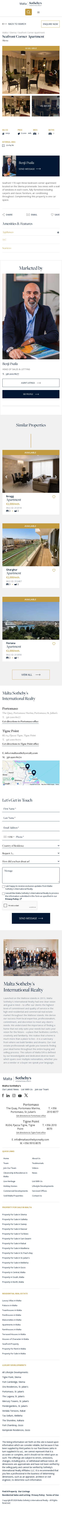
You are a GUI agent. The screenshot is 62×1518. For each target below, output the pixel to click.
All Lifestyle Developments (15, 1372)
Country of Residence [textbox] (13, 845)
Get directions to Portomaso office (20, 721)
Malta (5, 32)
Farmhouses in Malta (11, 1329)
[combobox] (8, 837)
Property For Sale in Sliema (14, 1214)
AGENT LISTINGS (28, 383)
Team (6, 1163)
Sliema (13, 32)
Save (57, 214)
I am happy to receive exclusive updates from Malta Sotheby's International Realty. (28, 887)
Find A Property (9, 1491)
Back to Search (17, 23)
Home (6, 1158)
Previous (6, 72)
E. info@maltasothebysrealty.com (20, 753)
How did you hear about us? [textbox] (16, 861)
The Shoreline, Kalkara (13, 1420)
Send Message (27, 168)
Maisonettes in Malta (11, 1319)
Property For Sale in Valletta (14, 1219)
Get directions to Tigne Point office (20, 744)
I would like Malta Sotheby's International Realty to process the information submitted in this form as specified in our (32, 896)
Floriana (10, 643)
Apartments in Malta (11, 1324)
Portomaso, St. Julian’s (13, 1391)
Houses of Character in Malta (15, 1339)
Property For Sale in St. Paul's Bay (17, 1253)
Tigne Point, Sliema (11, 1377)
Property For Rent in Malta (14, 1348)
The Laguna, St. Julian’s (13, 1396)
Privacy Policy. (12, 899)
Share (9, 214)
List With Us (27, 1089)
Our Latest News (10, 1089)
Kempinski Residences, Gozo (16, 1430)
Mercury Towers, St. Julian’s (15, 1401)
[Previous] (6, 476)
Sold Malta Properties (13, 1195)
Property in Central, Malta (13, 1272)
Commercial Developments (15, 1191)
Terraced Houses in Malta (14, 1334)
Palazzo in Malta (9, 1305)
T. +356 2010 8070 (11, 739)
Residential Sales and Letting (16, 1495)
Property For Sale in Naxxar (14, 1229)
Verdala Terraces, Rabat (14, 1410)
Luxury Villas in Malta (11, 1300)
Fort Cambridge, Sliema (13, 1381)
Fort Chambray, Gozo (12, 1425)
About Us (36, 1158)
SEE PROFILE (28, 394)
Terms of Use (52, 1495)
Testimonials (38, 1163)
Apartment (13, 499)
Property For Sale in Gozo (14, 1267)
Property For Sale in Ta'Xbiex (15, 1233)
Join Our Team (9, 1168)
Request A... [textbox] (8, 853)
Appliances (30, 232)
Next (55, 72)
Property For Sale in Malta (14, 1353)
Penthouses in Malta (11, 1315)
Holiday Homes (10, 1186)
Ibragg (10, 496)
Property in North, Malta (13, 1282)
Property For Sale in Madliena (15, 1248)
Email (34, 214)
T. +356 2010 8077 (10, 373)
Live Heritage (9, 1181)
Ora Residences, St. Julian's (15, 1386)
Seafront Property (10, 1344)
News (34, 1172)
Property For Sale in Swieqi (14, 1224)
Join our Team (42, 1089)
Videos (35, 1168)
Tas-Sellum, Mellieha (12, 1415)
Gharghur (11, 569)
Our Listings (24, 1491)
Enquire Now (50, 24)
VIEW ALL (26, 674)
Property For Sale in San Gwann (16, 1238)
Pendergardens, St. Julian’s (15, 1406)
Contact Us (37, 1195)
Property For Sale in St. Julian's (16, 1257)
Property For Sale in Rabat (14, 1243)
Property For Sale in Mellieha (15, 1262)
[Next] (55, 476)
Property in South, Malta (13, 1277)
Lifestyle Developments (43, 1186)
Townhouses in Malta (12, 1310)
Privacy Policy (38, 1495)
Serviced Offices (39, 1191)
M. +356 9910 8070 (12, 757)
